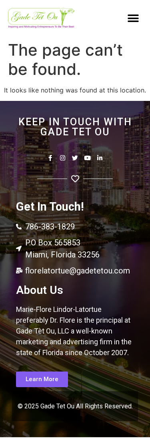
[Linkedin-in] (100, 158)
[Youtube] (87, 158)
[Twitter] (75, 158)
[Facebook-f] (50, 158)
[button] (133, 19)
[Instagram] (63, 158)
